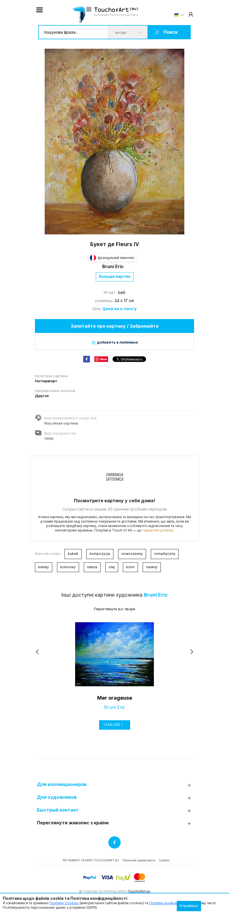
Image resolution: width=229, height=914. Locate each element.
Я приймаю (189, 906)
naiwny (152, 567)
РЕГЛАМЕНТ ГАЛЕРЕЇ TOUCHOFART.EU (91, 860)
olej (112, 567)
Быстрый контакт (57, 810)
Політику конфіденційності (171, 903)
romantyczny (164, 554)
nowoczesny (132, 554)
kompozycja (100, 554)
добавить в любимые (117, 342)
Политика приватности (139, 860)
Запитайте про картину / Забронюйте (115, 326)
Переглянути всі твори (114, 609)
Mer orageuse (114, 698)
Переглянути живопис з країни (73, 822)
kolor (130, 567)
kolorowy (68, 567)
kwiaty (43, 567)
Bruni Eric (113, 266)
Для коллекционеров (62, 784)
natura (92, 567)
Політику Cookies (64, 903)
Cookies (164, 860)
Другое (42, 395)
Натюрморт (46, 381)
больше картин (114, 276)
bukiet (73, 554)
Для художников (57, 797)
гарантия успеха (157, 530)
